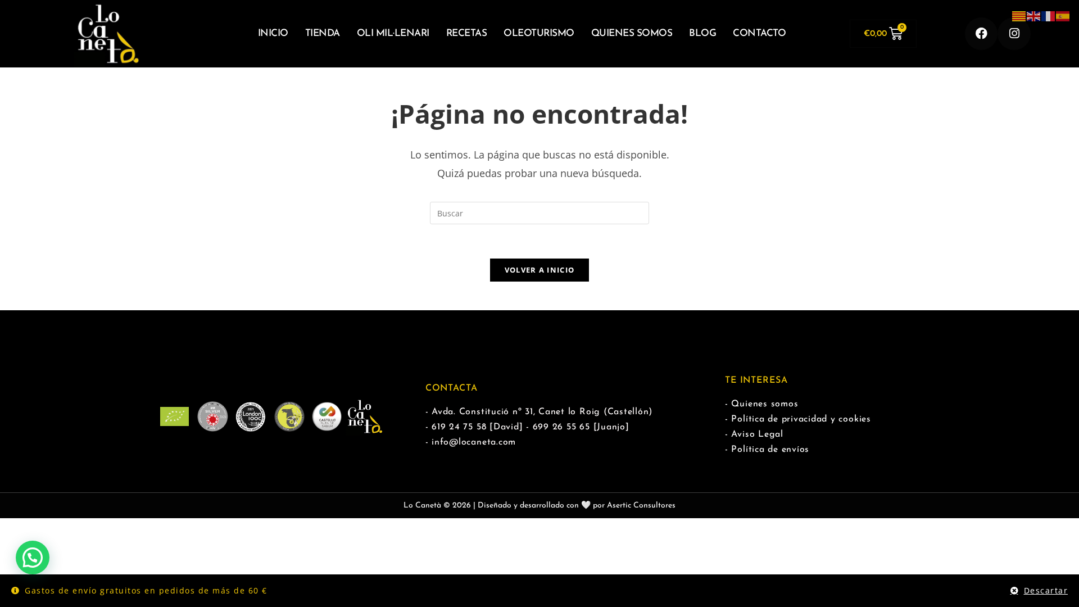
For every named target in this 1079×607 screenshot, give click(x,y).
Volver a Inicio (540, 270)
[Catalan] (1019, 15)
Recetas (466, 33)
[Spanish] (1063, 15)
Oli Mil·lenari (393, 33)
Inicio (273, 33)
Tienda (322, 33)
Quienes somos (632, 33)
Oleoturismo (539, 33)
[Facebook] (981, 34)
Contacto (759, 33)
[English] (1034, 15)
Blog (702, 33)
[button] (32, 557)
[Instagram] (1014, 34)
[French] (1048, 15)
